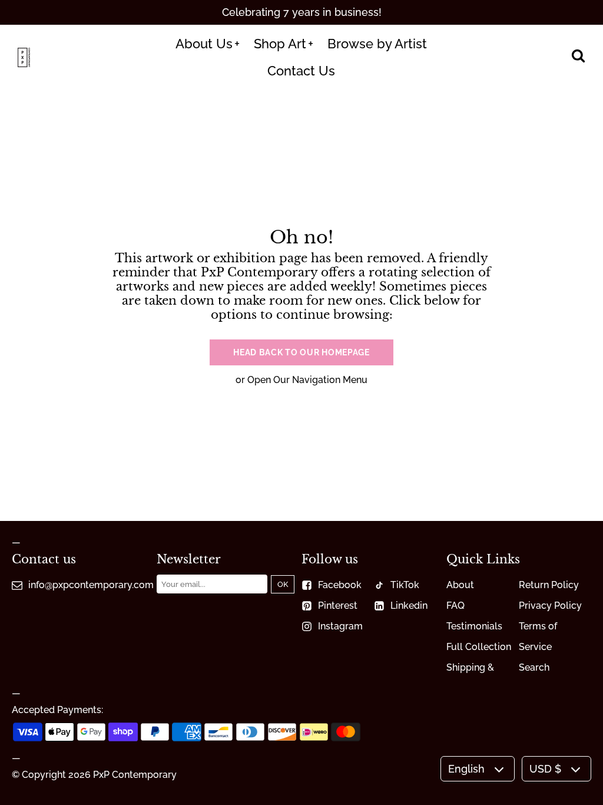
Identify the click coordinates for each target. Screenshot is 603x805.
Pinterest (337, 605)
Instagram (340, 626)
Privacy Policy (550, 605)
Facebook (340, 584)
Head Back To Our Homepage (301, 352)
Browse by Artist (377, 43)
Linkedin (409, 605)
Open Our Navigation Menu (307, 379)
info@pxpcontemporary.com (91, 584)
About (460, 584)
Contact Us (301, 70)
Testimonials (474, 626)
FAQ (455, 605)
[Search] (578, 57)
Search (534, 667)
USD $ (545, 769)
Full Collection (478, 646)
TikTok (404, 584)
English (466, 769)
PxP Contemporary (135, 774)
